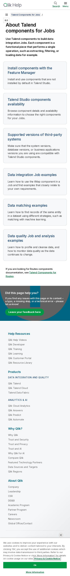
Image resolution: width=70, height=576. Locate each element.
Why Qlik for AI (16, 453)
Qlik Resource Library (20, 362)
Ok (35, 565)
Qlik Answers (15, 410)
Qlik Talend (14, 383)
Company (13, 486)
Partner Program (17, 509)
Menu (65, 6)
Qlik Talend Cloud (18, 388)
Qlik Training (15, 349)
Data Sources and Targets (23, 467)
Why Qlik (13, 435)
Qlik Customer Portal (19, 358)
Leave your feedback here (24, 312)
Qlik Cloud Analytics (19, 405)
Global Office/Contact (20, 523)
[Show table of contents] (6, 15)
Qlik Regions (15, 471)
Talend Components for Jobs (25, 14)
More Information (35, 572)
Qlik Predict (14, 415)
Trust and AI (14, 448)
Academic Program (19, 505)
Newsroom (14, 518)
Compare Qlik (15, 457)
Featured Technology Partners (25, 462)
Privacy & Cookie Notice (47, 558)
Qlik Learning (15, 353)
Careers (12, 514)
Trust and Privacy (18, 444)
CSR (10, 496)
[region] (35, 557)
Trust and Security (18, 439)
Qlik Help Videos (17, 339)
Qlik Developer (16, 344)
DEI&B (11, 500)
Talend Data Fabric (18, 392)
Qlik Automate (16, 419)
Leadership (14, 491)
